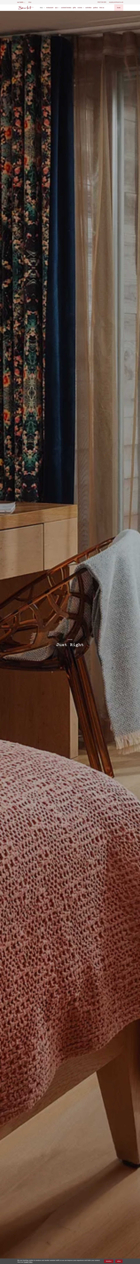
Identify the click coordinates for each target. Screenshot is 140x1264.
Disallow (108, 1261)
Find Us (102, 7)
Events (80, 7)
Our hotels (20, 2)
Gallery (95, 7)
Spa (56, 7)
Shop (29, 2)
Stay (41, 7)
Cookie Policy (28, 1262)
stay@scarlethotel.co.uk (116, 2)
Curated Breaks (66, 7)
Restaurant (49, 7)
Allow (119, 1261)
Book (118, 7)
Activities (89, 7)
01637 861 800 (102, 2)
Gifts (74, 7)
